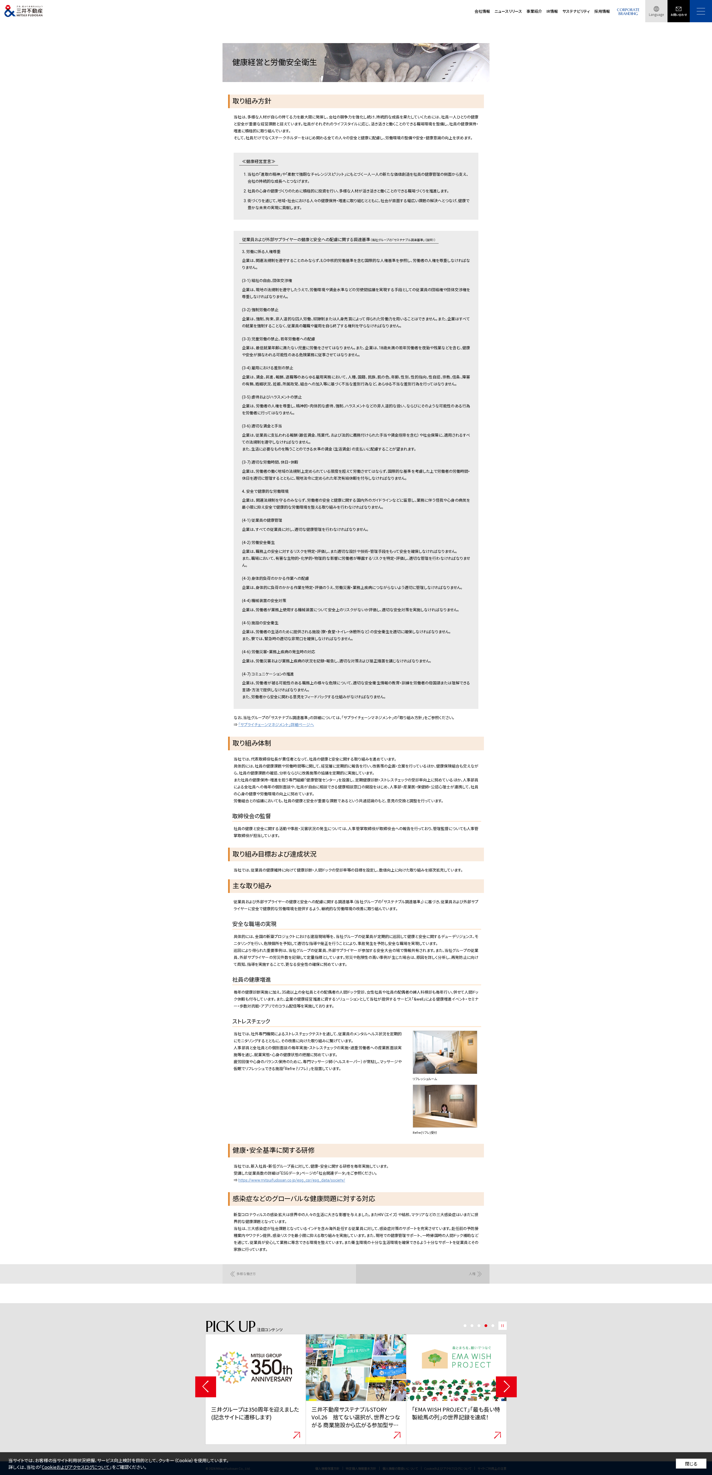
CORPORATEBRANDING (628, 12)
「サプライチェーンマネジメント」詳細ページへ (276, 724)
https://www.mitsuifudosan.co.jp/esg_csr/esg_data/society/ (291, 1180)
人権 (472, 1274)
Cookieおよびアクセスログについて (76, 1467)
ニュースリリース (508, 11)
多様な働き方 (246, 1274)
